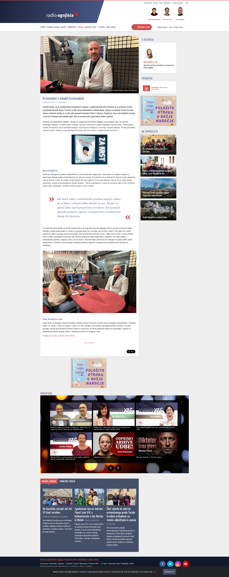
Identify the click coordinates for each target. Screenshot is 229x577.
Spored (102, 27)
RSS (131, 564)
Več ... (155, 572)
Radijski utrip (90, 27)
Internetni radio (114, 564)
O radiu (104, 564)
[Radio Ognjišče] (62, 14)
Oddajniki (124, 564)
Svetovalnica (48, 102)
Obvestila (53, 564)
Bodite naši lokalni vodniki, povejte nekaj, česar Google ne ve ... (157, 172)
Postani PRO (148, 3)
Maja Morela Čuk (150, 62)
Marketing (167, 3)
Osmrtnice (44, 564)
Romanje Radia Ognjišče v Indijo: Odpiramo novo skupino (156, 194)
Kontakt (155, 3)
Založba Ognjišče (178, 3)
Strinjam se (169, 572)
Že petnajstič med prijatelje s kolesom (155, 150)
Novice (63, 27)
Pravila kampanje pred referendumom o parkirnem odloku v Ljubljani (66, 566)
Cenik (161, 3)
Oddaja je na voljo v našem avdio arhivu (59, 336)
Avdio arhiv (111, 27)
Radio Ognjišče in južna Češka (155, 217)
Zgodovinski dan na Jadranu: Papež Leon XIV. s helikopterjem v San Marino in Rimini (89, 514)
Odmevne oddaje (67, 481)
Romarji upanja (53, 27)
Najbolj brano (49, 481)
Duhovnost (83, 559)
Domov (43, 27)
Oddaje (80, 27)
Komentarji (72, 27)
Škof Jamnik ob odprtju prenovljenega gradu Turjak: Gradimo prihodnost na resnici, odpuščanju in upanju (121, 514)
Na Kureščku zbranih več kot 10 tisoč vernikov (57, 510)
